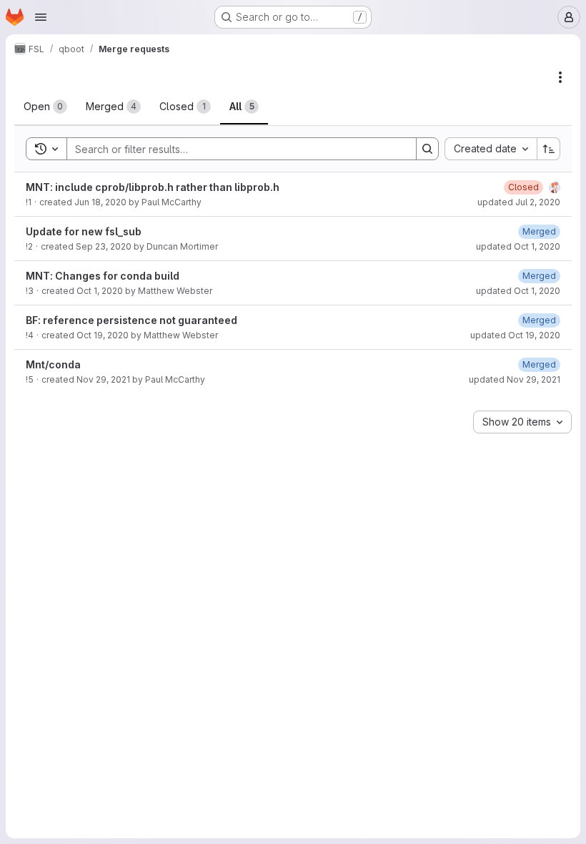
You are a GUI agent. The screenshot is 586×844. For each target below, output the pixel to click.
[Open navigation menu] (40, 17)
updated (518, 202)
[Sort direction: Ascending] (548, 148)
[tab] (45, 106)
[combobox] (491, 148)
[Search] (427, 148)
